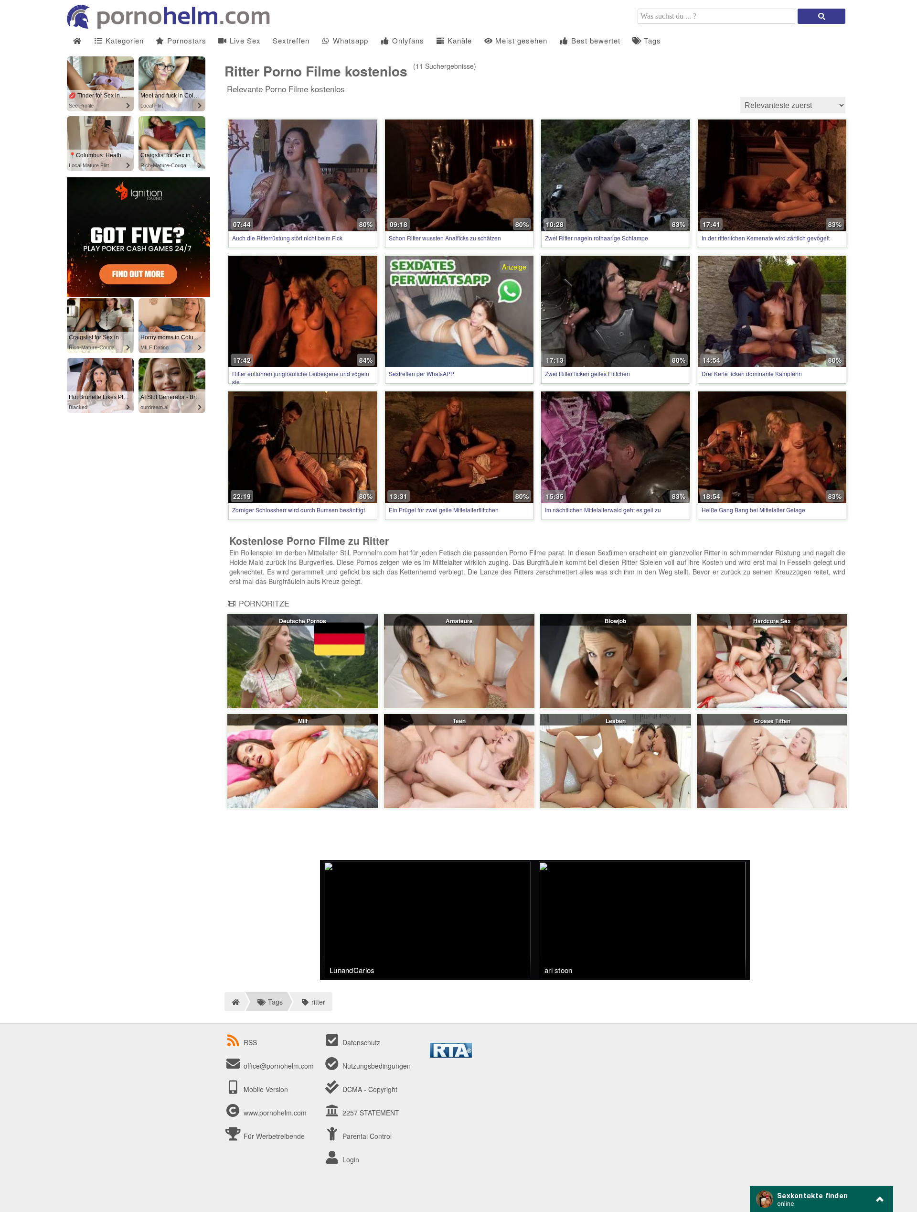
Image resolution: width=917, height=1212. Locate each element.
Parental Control (366, 1136)
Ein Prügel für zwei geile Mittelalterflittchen (444, 510)
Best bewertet (594, 40)
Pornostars (185, 40)
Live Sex (244, 40)
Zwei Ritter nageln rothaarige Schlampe (596, 238)
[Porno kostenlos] (172, 26)
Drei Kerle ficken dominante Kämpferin (752, 373)
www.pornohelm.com (275, 1112)
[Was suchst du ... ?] (821, 16)
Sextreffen (291, 40)
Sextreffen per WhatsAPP (421, 373)
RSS (250, 1042)
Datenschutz (360, 1042)
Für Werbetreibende (273, 1136)
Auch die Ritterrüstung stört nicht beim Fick (287, 238)
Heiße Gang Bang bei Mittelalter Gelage (753, 510)
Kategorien (123, 40)
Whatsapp (349, 40)
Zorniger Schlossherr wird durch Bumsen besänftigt (298, 510)
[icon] (77, 41)
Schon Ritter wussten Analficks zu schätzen (445, 238)
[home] (234, 1001)
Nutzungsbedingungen (376, 1066)
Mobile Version (265, 1089)
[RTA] (451, 1055)
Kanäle (458, 40)
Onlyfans (407, 40)
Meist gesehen (520, 40)
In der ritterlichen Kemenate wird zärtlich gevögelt (766, 238)
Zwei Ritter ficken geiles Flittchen (587, 373)
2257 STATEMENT (370, 1112)
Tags (651, 40)
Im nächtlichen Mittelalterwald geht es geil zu (603, 510)
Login (350, 1159)
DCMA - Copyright (369, 1089)
